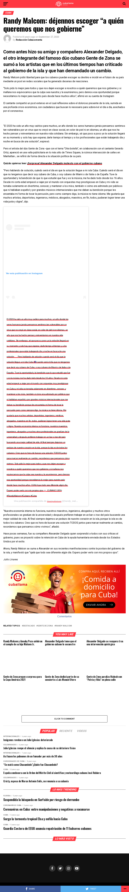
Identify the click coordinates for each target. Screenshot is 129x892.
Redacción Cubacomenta (29, 40)
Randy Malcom (54, 501)
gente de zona (45, 626)
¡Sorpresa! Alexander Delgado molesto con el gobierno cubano (64, 163)
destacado (29, 626)
